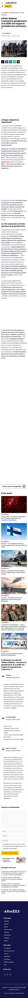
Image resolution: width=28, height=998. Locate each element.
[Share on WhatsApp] (14, 61)
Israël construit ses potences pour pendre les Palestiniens (12, 654)
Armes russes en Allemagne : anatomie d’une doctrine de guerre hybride (11, 879)
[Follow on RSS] (10, 974)
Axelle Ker (7, 33)
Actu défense (5, 12)
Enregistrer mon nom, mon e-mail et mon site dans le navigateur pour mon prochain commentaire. (14, 846)
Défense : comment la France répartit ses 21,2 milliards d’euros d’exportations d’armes (13, 572)
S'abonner (8, 6)
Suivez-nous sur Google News (12, 486)
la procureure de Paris (16, 339)
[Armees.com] (11, 3)
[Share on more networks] (18, 61)
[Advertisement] (14, 104)
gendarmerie (5, 162)
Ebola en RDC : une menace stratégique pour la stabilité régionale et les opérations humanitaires (13, 518)
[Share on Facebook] (6, 61)
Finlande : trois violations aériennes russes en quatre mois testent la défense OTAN (14, 545)
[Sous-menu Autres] (8, 940)
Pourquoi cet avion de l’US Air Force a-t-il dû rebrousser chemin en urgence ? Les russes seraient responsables (13, 873)
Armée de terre (14, 12)
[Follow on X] (7, 974)
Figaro (3, 164)
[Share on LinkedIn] (10, 61)
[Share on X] (2, 61)
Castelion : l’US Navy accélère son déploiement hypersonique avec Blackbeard (11, 599)
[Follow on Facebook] (5, 974)
